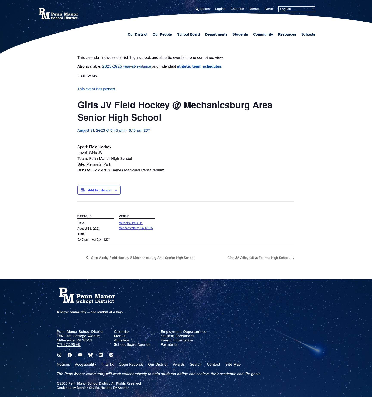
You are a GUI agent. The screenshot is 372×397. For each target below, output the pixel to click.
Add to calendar (100, 190)
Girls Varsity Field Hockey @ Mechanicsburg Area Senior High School (142, 258)
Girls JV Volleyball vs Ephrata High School (258, 258)
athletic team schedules (199, 67)
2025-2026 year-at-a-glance (126, 67)
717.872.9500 (69, 345)
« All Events (87, 75)
